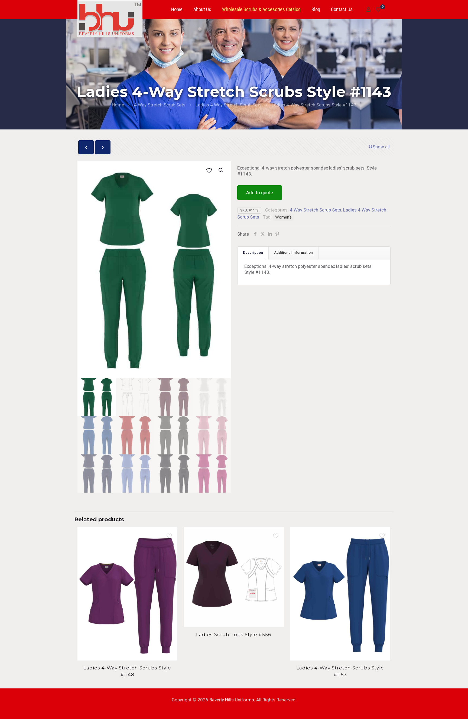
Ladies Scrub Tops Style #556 (233, 634)
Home (118, 105)
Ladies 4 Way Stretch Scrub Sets (229, 105)
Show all (381, 146)
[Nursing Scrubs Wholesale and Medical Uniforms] (109, 18)
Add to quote (259, 192)
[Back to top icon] (442, 708)
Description (253, 252)
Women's (283, 217)
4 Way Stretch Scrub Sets (160, 105)
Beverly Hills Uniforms (231, 699)
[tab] (253, 253)
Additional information (293, 252)
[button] (221, 170)
